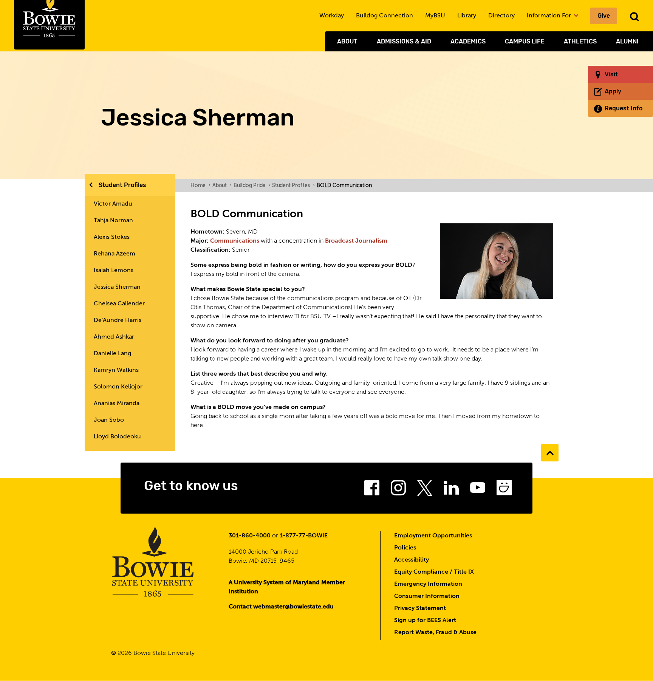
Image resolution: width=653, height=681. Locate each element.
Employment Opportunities (433, 536)
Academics (468, 41)
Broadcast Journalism (356, 241)
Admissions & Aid (404, 41)
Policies (405, 548)
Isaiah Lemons (113, 271)
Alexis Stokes (112, 237)
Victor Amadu (113, 204)
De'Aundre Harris (117, 320)
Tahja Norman (113, 221)
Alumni (627, 41)
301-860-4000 (250, 536)
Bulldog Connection (384, 16)
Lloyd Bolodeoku (117, 437)
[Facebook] (371, 490)
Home (200, 185)
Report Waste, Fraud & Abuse (435, 633)
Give (603, 15)
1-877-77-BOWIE (304, 536)
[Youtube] (477, 490)
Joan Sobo (109, 420)
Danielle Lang (112, 354)
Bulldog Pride (252, 185)
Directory (501, 16)
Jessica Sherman (117, 287)
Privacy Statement (420, 608)
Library (466, 16)
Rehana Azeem (114, 254)
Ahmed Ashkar (114, 337)
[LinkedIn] (451, 490)
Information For (550, 16)
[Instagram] (398, 490)
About (347, 41)
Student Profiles (122, 185)
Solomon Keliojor (118, 387)
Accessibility (411, 560)
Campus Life (525, 41)
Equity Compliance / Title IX (434, 572)
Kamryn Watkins (116, 370)
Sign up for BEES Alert (425, 621)
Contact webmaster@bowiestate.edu (281, 607)
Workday (331, 16)
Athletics (580, 41)
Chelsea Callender (119, 304)
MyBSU (435, 16)
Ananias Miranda (116, 404)
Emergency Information (428, 584)
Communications (235, 241)
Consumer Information (427, 596)
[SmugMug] (504, 490)
